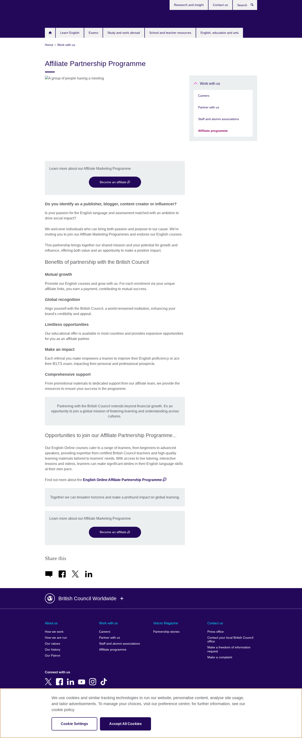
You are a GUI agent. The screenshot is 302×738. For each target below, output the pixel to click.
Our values (52, 643)
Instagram (93, 679)
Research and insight (189, 5)
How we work (54, 631)
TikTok (104, 679)
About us (51, 623)
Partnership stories (166, 631)
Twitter (49, 679)
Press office (215, 631)
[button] (151, 598)
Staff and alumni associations (218, 119)
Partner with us (208, 107)
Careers (203, 95)
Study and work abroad (123, 32)
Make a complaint (219, 657)
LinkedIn (71, 679)
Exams (93, 32)
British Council (58, 18)
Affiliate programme (213, 130)
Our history (52, 649)
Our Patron (52, 655)
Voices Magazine (165, 623)
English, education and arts (220, 32)
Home (50, 33)
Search (254, 6)
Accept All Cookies (125, 724)
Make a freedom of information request (228, 649)
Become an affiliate (113, 182)
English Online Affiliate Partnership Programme (122, 480)
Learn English (69, 32)
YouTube (82, 679)
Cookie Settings (74, 724)
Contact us (220, 5)
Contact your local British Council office (230, 639)
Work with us (210, 83)
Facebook (60, 679)
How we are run (56, 637)
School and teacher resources (170, 32)
